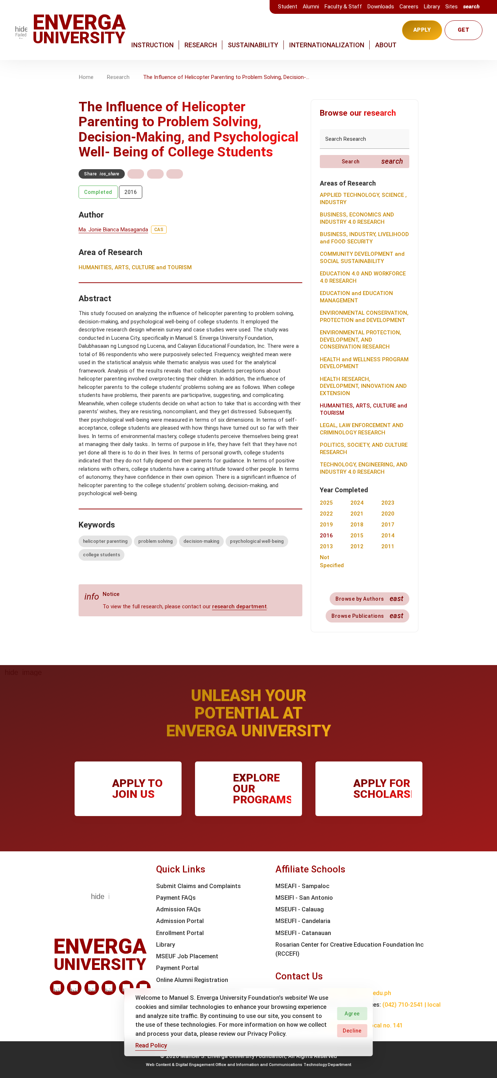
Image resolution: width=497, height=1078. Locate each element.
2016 (130, 192)
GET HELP (463, 33)
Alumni (311, 6)
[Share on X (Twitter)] (155, 174)
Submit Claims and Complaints (198, 886)
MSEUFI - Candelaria (302, 921)
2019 (326, 524)
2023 (387, 503)
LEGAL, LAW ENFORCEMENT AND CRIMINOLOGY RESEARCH (361, 429)
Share (101, 173)
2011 (387, 546)
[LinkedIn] (57, 987)
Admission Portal (180, 921)
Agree (352, 1014)
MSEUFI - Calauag (299, 909)
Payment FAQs (176, 897)
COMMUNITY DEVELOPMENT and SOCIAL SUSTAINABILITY (362, 257)
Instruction (152, 45)
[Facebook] (74, 987)
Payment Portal (177, 967)
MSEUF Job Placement (187, 956)
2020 (387, 513)
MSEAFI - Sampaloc (302, 886)
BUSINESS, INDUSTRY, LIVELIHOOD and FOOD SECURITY (364, 238)
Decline (352, 1031)
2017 (387, 524)
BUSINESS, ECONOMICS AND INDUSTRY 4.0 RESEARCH (357, 218)
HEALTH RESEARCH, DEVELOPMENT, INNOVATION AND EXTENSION (363, 386)
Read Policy (151, 1045)
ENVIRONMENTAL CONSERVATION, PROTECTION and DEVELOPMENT (364, 316)
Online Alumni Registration (192, 979)
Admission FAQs (178, 909)
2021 (356, 513)
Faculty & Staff (343, 6)
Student (287, 6)
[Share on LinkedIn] (174, 174)
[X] (91, 987)
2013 (326, 546)
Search (372, 161)
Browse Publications (367, 616)
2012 (356, 546)
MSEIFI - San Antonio (304, 897)
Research (200, 45)
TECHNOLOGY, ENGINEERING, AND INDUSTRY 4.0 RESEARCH (363, 468)
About (386, 45)
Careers (408, 6)
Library (432, 6)
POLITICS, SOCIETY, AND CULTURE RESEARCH (363, 449)
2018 (356, 524)
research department (239, 606)
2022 (326, 513)
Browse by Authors (369, 598)
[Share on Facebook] (135, 174)
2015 (356, 535)
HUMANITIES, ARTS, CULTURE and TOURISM (135, 267)
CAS (159, 229)
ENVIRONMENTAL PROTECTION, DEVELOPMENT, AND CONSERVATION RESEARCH (360, 339)
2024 (356, 503)
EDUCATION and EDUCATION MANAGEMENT (356, 297)
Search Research (345, 139)
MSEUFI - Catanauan (303, 933)
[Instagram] (109, 987)
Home (86, 77)
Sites (451, 6)
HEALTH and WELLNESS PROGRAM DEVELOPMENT (364, 363)
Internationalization (326, 45)
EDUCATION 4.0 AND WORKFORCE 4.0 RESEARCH (363, 277)
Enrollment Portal (180, 933)
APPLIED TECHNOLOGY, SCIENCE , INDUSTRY (363, 199)
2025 (326, 503)
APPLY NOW (422, 33)
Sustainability (253, 45)
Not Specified (332, 561)
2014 (387, 535)
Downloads (380, 6)
